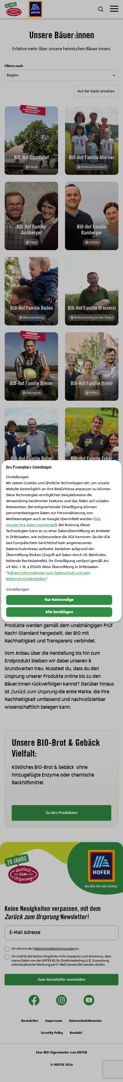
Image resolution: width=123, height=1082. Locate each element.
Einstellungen (17, 589)
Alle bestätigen (59, 612)
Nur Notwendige (59, 600)
